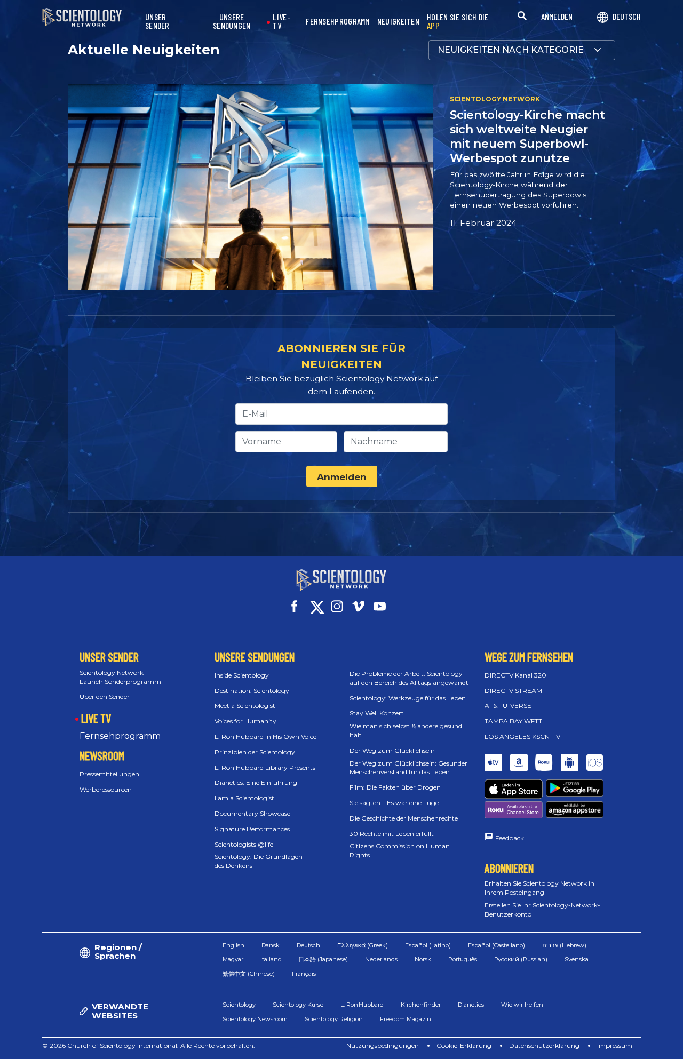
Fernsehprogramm (120, 736)
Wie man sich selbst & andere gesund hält (406, 730)
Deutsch (308, 945)
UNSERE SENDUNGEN (232, 21)
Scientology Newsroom (255, 1019)
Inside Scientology (242, 675)
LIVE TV (96, 718)
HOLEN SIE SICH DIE (457, 21)
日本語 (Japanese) (323, 959)
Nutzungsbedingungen (382, 1045)
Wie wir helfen (522, 1004)
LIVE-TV (281, 21)
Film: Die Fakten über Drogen (395, 787)
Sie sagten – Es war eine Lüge (394, 803)
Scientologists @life (244, 844)
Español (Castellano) (496, 945)
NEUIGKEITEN (398, 21)
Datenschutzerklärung (544, 1045)
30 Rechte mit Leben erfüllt (392, 834)
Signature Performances (252, 829)
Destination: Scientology (252, 691)
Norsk (423, 959)
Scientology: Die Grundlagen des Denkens (259, 861)
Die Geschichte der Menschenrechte (404, 818)
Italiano (270, 959)
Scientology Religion (334, 1019)
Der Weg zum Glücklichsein (392, 750)
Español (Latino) (428, 945)
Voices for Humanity (245, 721)
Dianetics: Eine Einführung (256, 782)
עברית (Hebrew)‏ (564, 945)
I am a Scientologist (244, 798)
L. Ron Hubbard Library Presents (265, 767)
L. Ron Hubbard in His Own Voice (265, 736)
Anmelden (342, 477)
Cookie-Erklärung (463, 1045)
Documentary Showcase (252, 813)
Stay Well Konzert (377, 713)
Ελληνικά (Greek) (362, 945)
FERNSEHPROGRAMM (338, 21)
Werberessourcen (106, 789)
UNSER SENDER (157, 21)
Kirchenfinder (421, 1004)
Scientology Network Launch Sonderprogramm (120, 677)
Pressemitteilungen (109, 774)
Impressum (614, 1045)
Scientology (239, 1004)
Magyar (233, 959)
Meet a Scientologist (245, 706)
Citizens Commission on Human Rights (400, 850)
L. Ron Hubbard (362, 1004)
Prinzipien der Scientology (255, 752)
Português (462, 959)
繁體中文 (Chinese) (249, 973)
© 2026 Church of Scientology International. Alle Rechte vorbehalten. (148, 1045)
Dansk (270, 945)
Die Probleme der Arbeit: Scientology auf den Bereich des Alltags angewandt (409, 678)
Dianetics (471, 1004)
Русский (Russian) (520, 959)
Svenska (577, 959)
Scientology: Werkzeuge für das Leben (408, 698)
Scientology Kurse (298, 1004)
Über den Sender (105, 696)
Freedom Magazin (405, 1019)
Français (304, 973)
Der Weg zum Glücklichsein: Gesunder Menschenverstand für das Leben (408, 767)
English (233, 945)
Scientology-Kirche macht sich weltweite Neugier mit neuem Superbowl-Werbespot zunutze (527, 136)
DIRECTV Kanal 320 (515, 675)
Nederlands (381, 959)
